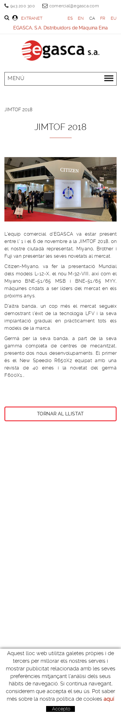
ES (70, 18)
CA (92, 18)
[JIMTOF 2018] (60, 189)
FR (102, 18)
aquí (109, 699)
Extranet (31, 18)
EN (81, 18)
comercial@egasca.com (74, 6)
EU (114, 18)
